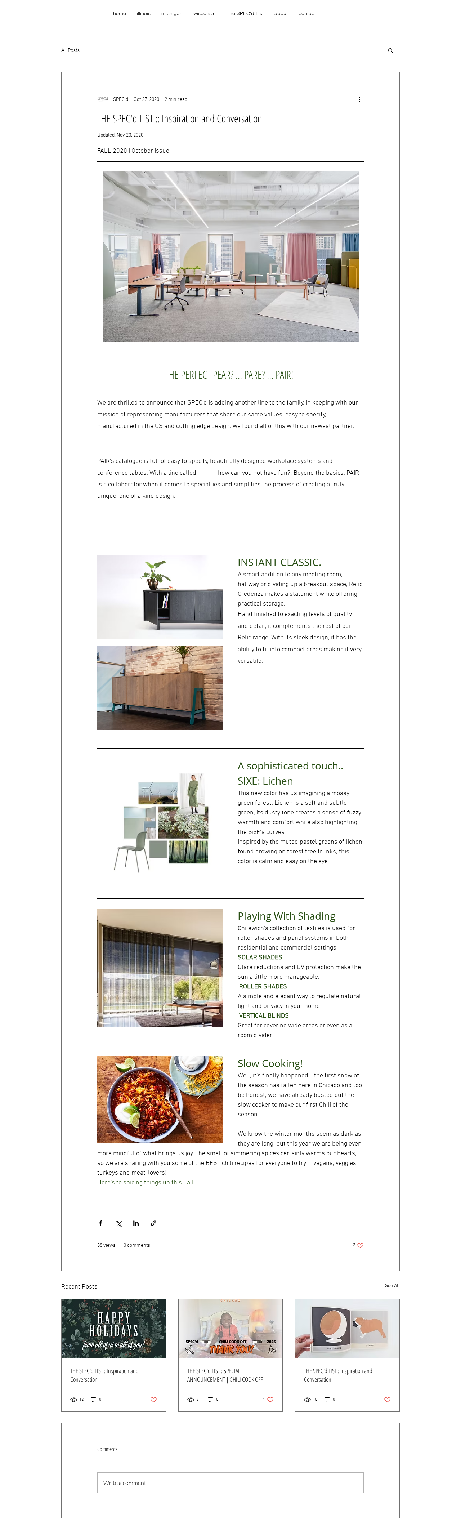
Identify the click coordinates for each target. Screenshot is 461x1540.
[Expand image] (160, 597)
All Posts (70, 50)
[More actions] (359, 99)
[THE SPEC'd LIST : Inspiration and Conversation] (114, 1328)
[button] (390, 50)
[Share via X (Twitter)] (118, 1223)
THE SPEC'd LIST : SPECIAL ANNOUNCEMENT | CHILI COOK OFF (225, 1375)
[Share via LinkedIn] (136, 1223)
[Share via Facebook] (100, 1223)
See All (392, 1286)
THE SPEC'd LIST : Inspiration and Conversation (104, 1375)
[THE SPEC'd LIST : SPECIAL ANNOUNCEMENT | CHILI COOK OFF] (231, 1328)
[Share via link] (153, 1223)
